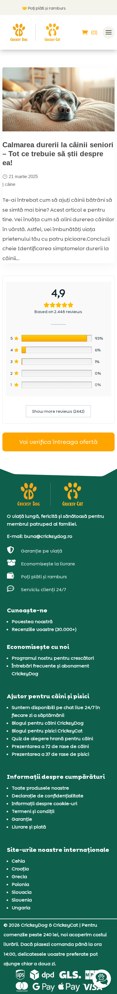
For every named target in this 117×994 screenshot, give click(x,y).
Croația (20, 869)
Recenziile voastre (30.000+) (44, 629)
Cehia (18, 861)
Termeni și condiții (33, 811)
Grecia (19, 876)
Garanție (22, 819)
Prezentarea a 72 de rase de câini (50, 746)
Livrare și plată (29, 827)
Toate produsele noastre (40, 788)
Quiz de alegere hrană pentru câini (52, 738)
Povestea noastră (32, 621)
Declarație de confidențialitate (47, 796)
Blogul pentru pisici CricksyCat (47, 731)
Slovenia (22, 900)
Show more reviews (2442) (58, 411)
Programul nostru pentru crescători (53, 658)
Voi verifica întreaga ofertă (58, 442)
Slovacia (22, 892)
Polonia (20, 884)
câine (10, 184)
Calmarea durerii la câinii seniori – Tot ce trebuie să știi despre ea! (57, 154)
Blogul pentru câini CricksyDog (48, 723)
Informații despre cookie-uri (44, 803)
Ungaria (21, 908)
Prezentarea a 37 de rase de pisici (50, 754)
